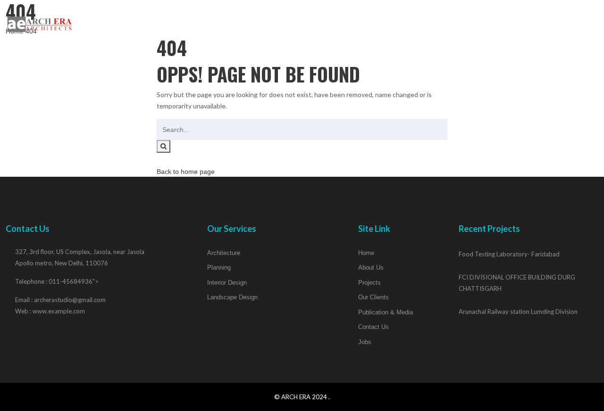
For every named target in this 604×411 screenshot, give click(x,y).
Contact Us (534, 23)
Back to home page (186, 171)
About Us (276, 23)
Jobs (581, 23)
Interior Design (227, 282)
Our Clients (382, 23)
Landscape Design (232, 297)
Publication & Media (458, 23)
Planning (219, 267)
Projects (327, 23)
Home (231, 23)
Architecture (223, 252)
